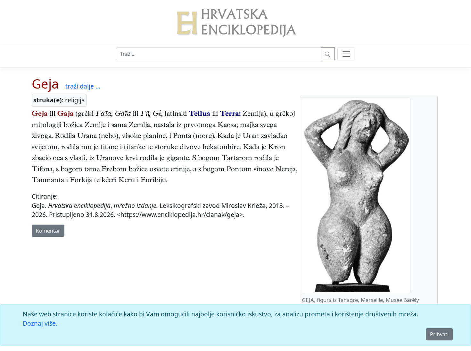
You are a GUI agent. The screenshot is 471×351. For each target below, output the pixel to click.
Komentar (48, 230)
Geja (45, 83)
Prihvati (439, 334)
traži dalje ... (82, 86)
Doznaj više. (40, 323)
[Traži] (328, 53)
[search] (346, 53)
